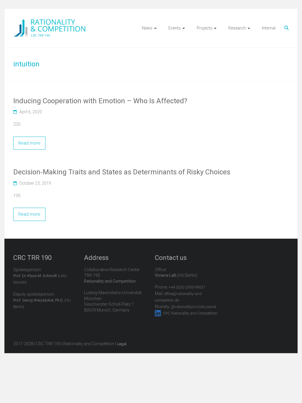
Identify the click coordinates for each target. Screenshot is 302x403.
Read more (29, 143)
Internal (268, 28)
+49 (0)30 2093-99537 (187, 287)
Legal (122, 344)
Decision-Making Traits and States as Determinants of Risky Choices (121, 172)
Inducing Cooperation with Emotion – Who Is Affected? (100, 101)
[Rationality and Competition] (49, 22)
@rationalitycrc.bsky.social (193, 306)
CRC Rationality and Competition (190, 313)
